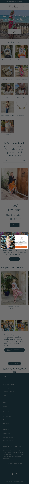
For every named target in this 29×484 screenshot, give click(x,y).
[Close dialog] (27, 236)
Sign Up (21, 246)
